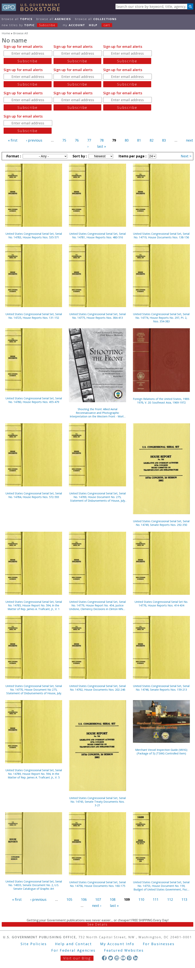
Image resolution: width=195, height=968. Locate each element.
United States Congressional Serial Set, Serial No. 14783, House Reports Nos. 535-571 (34, 235)
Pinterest (129, 958)
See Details (97, 924)
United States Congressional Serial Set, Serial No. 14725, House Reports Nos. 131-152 (34, 315)
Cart (107, 25)
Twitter (110, 958)
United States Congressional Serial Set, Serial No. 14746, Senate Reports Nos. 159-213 (161, 687)
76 (77, 140)
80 (127, 140)
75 (64, 140)
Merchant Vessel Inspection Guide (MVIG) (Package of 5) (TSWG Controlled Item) (161, 751)
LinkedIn (135, 958)
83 (164, 140)
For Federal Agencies (73, 950)
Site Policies (34, 944)
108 (112, 899)
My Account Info (117, 944)
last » (101, 146)
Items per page (131, 156)
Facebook (104, 958)
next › (96, 905)
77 (89, 140)
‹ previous (34, 140)
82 (151, 140)
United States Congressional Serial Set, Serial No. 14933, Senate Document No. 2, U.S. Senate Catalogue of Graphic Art (34, 885)
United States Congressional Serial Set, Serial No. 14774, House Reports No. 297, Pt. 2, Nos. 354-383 (161, 317)
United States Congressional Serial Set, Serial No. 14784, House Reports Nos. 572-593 (34, 495)
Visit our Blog (77, 958)
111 (155, 899)
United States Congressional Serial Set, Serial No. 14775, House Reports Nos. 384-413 (97, 315)
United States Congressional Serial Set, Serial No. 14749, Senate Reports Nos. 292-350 (161, 523)
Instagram (116, 958)
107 (98, 899)
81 (139, 140)
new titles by (28, 25)
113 (184, 899)
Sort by (79, 156)
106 (84, 899)
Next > (186, 156)
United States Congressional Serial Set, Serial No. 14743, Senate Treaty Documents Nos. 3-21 (97, 801)
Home (6, 33)
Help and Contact (73, 944)
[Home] (32, 9)
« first (13, 140)
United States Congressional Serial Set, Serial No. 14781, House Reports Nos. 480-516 (97, 235)
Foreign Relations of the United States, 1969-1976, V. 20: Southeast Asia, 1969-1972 (161, 400)
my (74, 25)
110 (141, 899)
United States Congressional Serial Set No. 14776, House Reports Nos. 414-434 (161, 603)
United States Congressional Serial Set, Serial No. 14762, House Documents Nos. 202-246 (97, 687)
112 (170, 899)
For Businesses (159, 944)
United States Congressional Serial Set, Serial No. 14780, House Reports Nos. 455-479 (34, 400)
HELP (93, 25)
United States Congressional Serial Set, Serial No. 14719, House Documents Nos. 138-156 (161, 235)
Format (13, 156)
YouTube (123, 958)
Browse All (17, 19)
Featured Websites (124, 950)
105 (69, 899)
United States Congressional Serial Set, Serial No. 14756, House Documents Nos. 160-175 (97, 884)
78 (102, 140)
